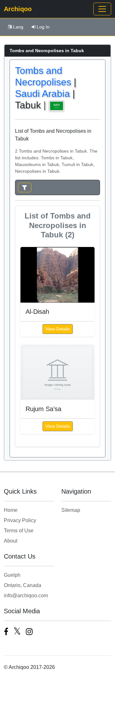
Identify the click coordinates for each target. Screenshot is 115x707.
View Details (57, 328)
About (10, 541)
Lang (18, 26)
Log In (43, 26)
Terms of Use (19, 530)
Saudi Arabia (42, 93)
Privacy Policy (20, 520)
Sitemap (70, 510)
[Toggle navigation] (102, 9)
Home (11, 510)
